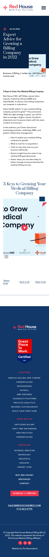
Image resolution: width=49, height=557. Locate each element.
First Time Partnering (24, 429)
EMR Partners (24, 394)
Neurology (24, 455)
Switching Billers (24, 425)
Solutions (24, 372)
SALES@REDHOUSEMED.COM (24, 506)
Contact (24, 483)
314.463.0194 (24, 509)
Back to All (24, 282)
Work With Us (24, 419)
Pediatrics (24, 459)
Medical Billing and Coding (24, 378)
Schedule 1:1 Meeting (24, 493)
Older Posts (40, 282)
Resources (25, 479)
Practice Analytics (24, 403)
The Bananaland (29, 549)
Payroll (24, 390)
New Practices (24, 433)
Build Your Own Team (24, 411)
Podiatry (24, 463)
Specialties (24, 445)
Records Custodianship (24, 407)
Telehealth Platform (24, 399)
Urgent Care (24, 467)
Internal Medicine (24, 451)
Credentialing (24, 382)
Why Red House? (24, 475)
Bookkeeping (24, 386)
